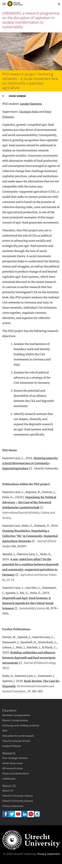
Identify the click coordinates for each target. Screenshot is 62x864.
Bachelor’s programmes (16, 715)
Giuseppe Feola (28, 111)
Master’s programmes (15, 720)
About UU (7, 790)
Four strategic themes (14, 758)
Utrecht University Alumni (17, 800)
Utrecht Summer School (16, 740)
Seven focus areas (12, 763)
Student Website (11, 746)
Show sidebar (17, 96)
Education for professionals (18, 735)
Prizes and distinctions (15, 773)
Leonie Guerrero (31, 104)
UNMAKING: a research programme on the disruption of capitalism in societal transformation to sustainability (30, 20)
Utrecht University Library (17, 795)
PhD (4, 730)
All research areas (12, 768)
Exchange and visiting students (20, 725)
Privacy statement (12, 806)
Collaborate (8, 778)
